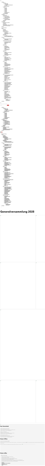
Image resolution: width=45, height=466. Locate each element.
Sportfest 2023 (6, 46)
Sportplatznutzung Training (7, 138)
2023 (3, 150)
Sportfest (7, 203)
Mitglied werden (5, 136)
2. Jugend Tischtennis (7, 19)
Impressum (3, 463)
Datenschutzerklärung (4, 464)
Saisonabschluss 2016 (7, 91)
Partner (3, 26)
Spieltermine (6, 32)
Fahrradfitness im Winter (6, 22)
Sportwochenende (6, 59)
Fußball (3, 107)
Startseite (3, 462)
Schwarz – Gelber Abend (7, 187)
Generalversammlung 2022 (7, 54)
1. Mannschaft (6, 3)
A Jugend (5, 7)
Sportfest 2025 (6, 39)
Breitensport (3, 126)
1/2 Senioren (6, 148)
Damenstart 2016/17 (6, 94)
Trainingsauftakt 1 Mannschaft (8, 84)
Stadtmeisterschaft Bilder (7, 83)
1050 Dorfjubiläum (8, 99)
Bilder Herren (6, 88)
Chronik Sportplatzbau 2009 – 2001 (8, 36)
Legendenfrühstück (6, 47)
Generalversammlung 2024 (7, 41)
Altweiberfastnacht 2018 (7, 79)
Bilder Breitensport (6, 89)
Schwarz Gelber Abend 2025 (8, 38)
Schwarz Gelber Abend (7, 67)
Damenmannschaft (6, 6)
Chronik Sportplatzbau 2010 (7, 141)
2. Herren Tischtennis (7, 17)
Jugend (5, 44)
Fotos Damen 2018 (6, 78)
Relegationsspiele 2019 (7, 69)
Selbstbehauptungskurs (7, 85)
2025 (3, 143)
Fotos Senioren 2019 (7, 70)
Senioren (5, 92)
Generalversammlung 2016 (7, 201)
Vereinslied (4, 34)
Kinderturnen (4, 128)
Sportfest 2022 (6, 160)
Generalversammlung (7, 77)
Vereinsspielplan (5, 13)
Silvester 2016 (6, 195)
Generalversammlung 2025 (7, 145)
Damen (5, 43)
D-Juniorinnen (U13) (6, 12)
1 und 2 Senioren (6, 49)
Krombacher (6, 72)
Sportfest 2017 (6, 189)
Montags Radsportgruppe (6, 25)
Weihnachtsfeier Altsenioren (8, 82)
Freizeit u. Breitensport (7, 57)
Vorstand (4, 29)
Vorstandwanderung (7, 199)
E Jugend (5, 10)
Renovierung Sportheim (7, 95)
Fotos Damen (6, 158)
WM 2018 (5, 181)
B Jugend (5, 8)
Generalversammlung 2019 (7, 71)
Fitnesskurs (4, 23)
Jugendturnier (7, 100)
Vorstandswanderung (7, 65)
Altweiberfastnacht (6, 191)
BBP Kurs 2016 (6, 96)
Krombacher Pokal (6, 152)
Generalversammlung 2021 (7, 58)
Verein (2, 28)
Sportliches (4, 20)
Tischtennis (3, 14)
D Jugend (5, 9)
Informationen (5, 15)
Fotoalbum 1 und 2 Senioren (7, 52)
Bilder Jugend (6, 193)
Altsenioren (5, 5)
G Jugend (5, 11)
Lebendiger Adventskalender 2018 (8, 179)
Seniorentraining (6, 93)
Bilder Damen (6, 87)
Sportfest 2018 (6, 76)
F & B (5, 80)
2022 (3, 156)
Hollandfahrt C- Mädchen (7, 97)
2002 (5, 98)
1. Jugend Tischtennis (7, 123)
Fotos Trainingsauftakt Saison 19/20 (8, 68)
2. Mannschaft (6, 4)
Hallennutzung (6, 33)
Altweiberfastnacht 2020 (7, 64)
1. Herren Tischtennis (7, 16)
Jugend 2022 (6, 53)
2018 (3, 74)
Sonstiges (5, 60)
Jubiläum (5, 45)
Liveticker (3, 101)
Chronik (4, 125)
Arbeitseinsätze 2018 (7, 75)
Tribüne (5, 48)
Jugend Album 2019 (6, 73)
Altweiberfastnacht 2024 (7, 42)
